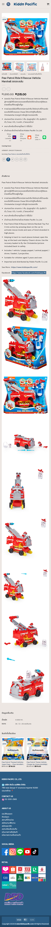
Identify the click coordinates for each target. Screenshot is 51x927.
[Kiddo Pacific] (25, 4)
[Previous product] (8, 89)
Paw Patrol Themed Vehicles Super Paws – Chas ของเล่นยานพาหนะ (13, 763)
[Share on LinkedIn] (25, 159)
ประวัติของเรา (7, 813)
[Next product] (4, 89)
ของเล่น (23, 74)
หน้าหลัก (4, 74)
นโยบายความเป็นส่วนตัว (11, 834)
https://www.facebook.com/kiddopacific (29, 272)
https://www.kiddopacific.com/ (24, 267)
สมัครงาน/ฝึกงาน (8, 822)
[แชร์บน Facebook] (8, 159)
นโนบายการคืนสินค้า (10, 832)
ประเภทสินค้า (14, 74)
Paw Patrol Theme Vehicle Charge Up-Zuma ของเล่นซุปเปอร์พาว (37, 763)
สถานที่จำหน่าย (8, 819)
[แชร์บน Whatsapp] (4, 159)
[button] (3, 4)
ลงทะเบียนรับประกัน (9, 828)
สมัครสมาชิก (7, 825)
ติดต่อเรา (5, 816)
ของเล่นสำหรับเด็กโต (35, 74)
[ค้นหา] (8, 4)
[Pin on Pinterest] (21, 159)
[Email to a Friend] (17, 159)
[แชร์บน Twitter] (12, 159)
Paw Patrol (12, 154)
